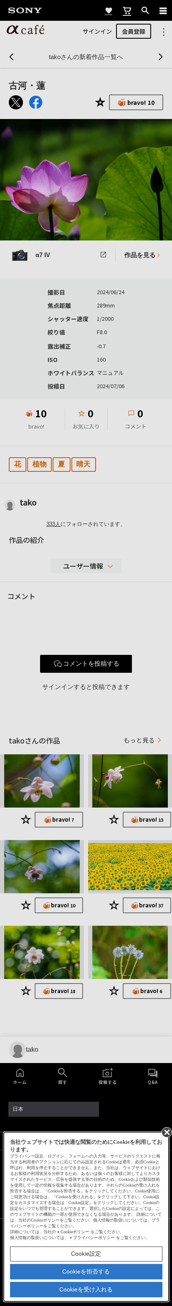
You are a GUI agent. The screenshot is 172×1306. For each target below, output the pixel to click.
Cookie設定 (86, 1253)
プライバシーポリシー (94, 1237)
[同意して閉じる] (166, 1131)
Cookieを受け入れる (86, 1289)
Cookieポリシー (75, 1231)
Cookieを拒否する (86, 1271)
